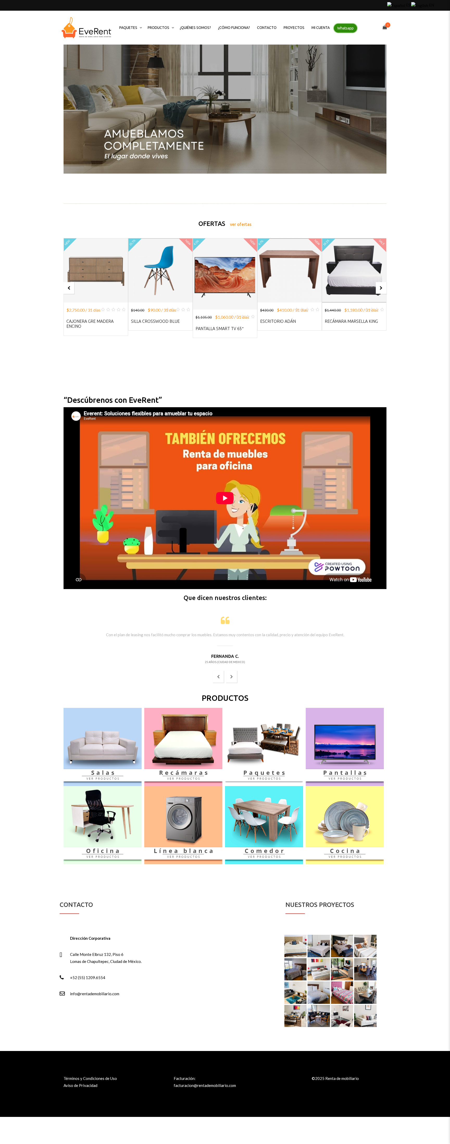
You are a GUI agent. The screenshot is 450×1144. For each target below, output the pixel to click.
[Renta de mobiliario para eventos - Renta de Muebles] (86, 28)
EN (431, 5)
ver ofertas (241, 224)
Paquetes (128, 28)
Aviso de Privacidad (80, 1085)
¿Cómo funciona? (234, 28)
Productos (158, 28)
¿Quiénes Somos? (195, 28)
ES (407, 5)
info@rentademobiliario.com (94, 993)
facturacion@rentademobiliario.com (205, 1085)
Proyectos (294, 28)
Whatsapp (345, 28)
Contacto (267, 28)
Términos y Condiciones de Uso (90, 1078)
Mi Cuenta (320, 28)
